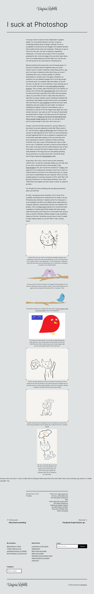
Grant (47, 56)
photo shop (55, 509)
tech (52, 497)
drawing (58, 503)
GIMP (55, 507)
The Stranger (64, 510)
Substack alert (36, 549)
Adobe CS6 (56, 501)
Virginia (30, 495)
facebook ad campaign (56, 505)
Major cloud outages (38, 553)
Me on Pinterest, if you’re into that (17, 553)
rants (66, 495)
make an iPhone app (46, 130)
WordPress (84, 585)
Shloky (59, 510)
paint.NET (65, 507)
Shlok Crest (42, 207)
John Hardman (44, 102)
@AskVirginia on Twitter (14, 546)
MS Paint (59, 507)
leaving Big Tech (49, 91)
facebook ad (64, 503)
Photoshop (61, 509)
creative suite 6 (64, 501)
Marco (63, 168)
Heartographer (47, 156)
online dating (61, 495)
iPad (53, 495)
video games (57, 497)
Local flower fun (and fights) (40, 546)
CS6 (55, 503)
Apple (59, 494)
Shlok (66, 509)
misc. (55, 495)
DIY (67, 494)
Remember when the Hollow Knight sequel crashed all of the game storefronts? (42, 558)
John (27, 170)
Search (59, 543)
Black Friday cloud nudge (39, 551)
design (63, 494)
